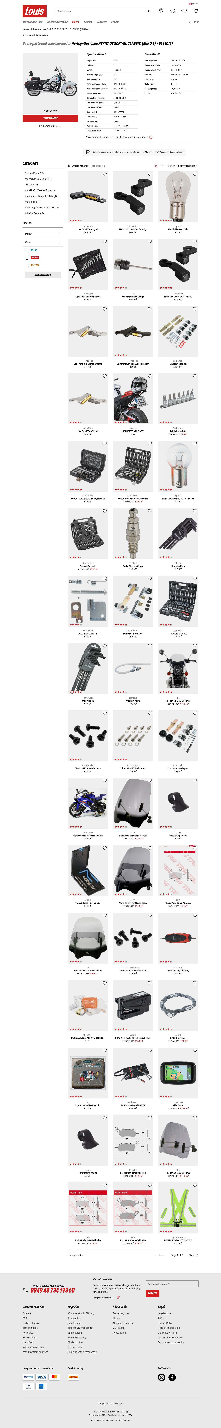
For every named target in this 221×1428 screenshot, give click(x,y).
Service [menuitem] (115, 22)
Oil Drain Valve (133, 701)
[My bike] (173, 11)
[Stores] (161, 11)
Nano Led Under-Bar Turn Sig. (133, 229)
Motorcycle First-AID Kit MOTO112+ (87, 1038)
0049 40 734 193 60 (52, 1290)
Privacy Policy (165, 1323)
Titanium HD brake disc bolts (88, 768)
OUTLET (35, 265)
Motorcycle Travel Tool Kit (133, 1105)
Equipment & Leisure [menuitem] (57, 22)
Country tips (74, 1323)
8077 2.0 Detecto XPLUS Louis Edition (133, 1038)
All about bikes (75, 1342)
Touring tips (74, 1318)
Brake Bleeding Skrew (133, 566)
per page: (96, 165)
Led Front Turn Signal (88, 229)
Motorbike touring (77, 1337)
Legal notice (164, 1313)
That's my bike (50, 118)
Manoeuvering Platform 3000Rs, (88, 835)
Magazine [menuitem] (101, 22)
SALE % (34, 257)
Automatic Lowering (87, 633)
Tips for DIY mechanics (80, 1327)
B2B (25, 1318)
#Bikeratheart (75, 1332)
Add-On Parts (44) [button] (34, 213)
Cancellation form (167, 1332)
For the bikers (75, 1347)
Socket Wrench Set (178, 633)
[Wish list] (184, 11)
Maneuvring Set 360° (133, 633)
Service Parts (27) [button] (34, 173)
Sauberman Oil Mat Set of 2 (88, 1105)
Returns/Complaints (33, 1347)
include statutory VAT (110, 1412)
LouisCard (28, 1342)
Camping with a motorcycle (82, 1352)
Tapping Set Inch (88, 566)
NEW (33, 250)
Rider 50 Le (178, 1105)
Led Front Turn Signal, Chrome (88, 364)
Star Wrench (88, 701)
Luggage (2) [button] (31, 184)
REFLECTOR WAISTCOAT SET (178, 1240)
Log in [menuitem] (195, 22)
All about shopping (123, 1323)
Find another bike (48, 125)
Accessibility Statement (170, 1337)
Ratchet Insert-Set (178, 431)
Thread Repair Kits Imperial (87, 903)
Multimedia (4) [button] (33, 201)
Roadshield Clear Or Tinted (178, 701)
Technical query (31, 1323)
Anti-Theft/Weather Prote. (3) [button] (40, 190)
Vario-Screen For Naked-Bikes (133, 903)
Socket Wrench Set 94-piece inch (133, 498)
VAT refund (118, 1327)
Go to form (179, 152)
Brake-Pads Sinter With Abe (178, 903)
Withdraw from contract (35, 1352)
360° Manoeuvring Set (178, 768)
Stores (116, 1318)
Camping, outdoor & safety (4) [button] (41, 196)
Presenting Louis (121, 1313)
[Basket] (195, 11)
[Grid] (155, 165)
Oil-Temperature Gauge (133, 296)
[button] (193, 4)
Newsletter (28, 1332)
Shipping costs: (95, 1415)
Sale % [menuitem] (75, 22)
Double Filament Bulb (178, 229)
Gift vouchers (30, 1337)
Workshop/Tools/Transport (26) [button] (42, 207)
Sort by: (172, 165)
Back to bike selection (37, 35)
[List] (161, 166)
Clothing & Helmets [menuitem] (32, 22)
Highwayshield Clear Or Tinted (133, 835)
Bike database (30, 1327)
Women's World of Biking (81, 1313)
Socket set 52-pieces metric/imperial (88, 498)
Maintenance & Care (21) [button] (38, 179)
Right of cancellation (169, 1327)
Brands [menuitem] (88, 22)
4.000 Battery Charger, (178, 970)
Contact (27, 1313)
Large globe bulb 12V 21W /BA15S (178, 498)
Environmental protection (171, 1342)
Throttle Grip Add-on (178, 835)
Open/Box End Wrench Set (88, 296)
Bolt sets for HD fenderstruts (133, 768)
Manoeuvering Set (178, 364)
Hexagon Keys (178, 566)
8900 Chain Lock (178, 1038)
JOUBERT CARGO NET (133, 431)
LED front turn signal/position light (133, 364)
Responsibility (120, 1332)
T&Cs (161, 1318)
